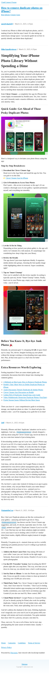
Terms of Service (34, 643)
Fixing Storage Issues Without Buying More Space (21, 400)
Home (3, 643)
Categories (12, 643)
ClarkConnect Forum (8, 2)
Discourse (14, 653)
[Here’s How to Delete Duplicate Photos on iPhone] (24, 136)
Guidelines (22, 643)
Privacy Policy (6, 647)
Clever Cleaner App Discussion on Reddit (18, 392)
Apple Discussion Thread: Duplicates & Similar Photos (23, 390)
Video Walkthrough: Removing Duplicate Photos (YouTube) (25, 397)
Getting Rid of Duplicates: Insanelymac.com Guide (21, 395)
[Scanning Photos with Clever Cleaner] (25, 217)
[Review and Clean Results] (25, 310)
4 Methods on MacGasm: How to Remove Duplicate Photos (25, 382)
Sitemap (24, 664)
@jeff (4, 527)
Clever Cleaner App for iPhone (17, 178)
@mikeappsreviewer (24, 432)
